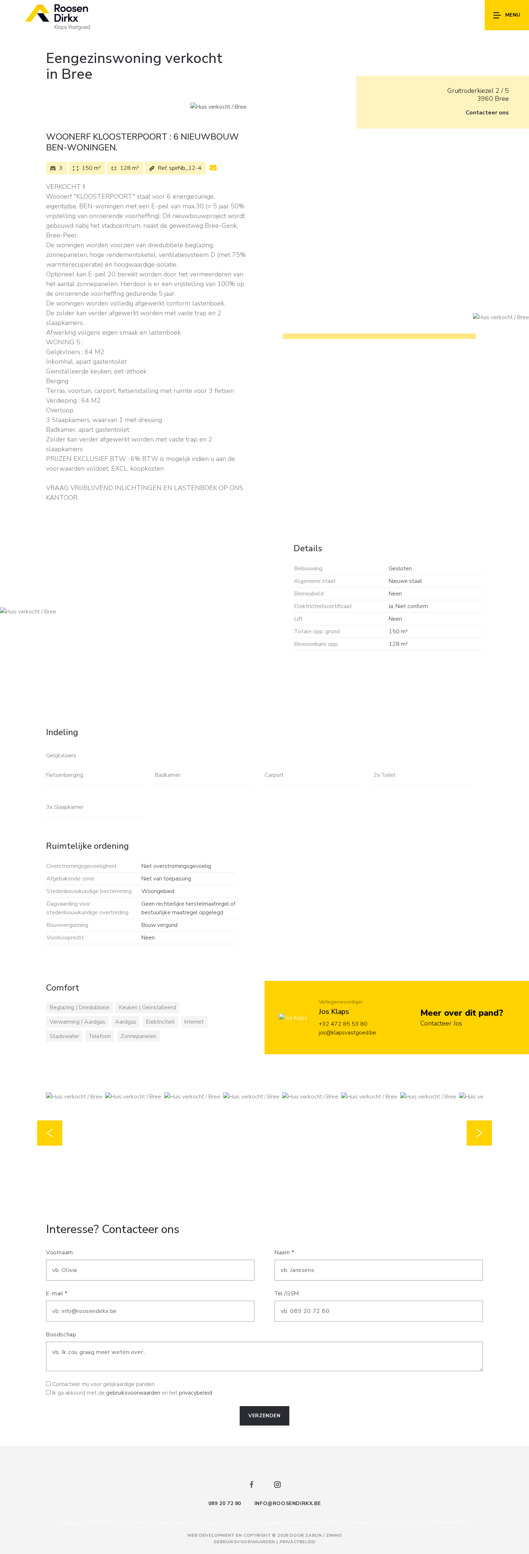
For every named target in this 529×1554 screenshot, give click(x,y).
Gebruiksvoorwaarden (244, 1542)
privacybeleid (195, 1393)
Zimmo (334, 1535)
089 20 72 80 (224, 1503)
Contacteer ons (487, 113)
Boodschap (61, 1334)
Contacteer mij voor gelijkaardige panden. (103, 1384)
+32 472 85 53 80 (343, 1024)
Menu (512, 15)
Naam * (284, 1252)
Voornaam (59, 1252)
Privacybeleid (298, 1542)
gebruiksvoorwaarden (133, 1393)
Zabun (313, 1535)
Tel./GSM (287, 1293)
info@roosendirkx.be (287, 1503)
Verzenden (264, 1415)
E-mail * (57, 1293)
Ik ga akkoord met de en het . (132, 1393)
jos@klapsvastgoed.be (347, 1033)
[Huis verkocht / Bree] (218, 106)
